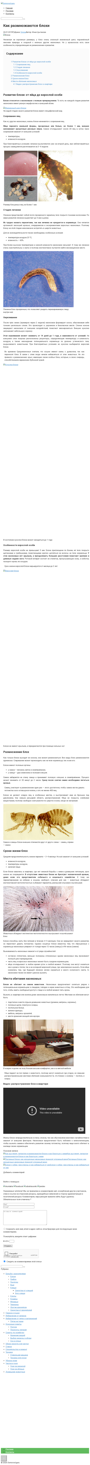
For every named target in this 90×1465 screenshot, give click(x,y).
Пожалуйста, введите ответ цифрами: (19, 1236)
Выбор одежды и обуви (20, 1338)
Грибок (13, 1279)
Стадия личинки (21, 67)
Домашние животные (15, 1372)
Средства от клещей (24, 1290)
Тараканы (14, 1304)
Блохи (23, 32)
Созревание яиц (21, 64)
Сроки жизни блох (19, 78)
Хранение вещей (17, 1335)
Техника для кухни (18, 1358)
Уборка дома (11, 1361)
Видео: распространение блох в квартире (32, 84)
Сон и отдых (15, 1341)
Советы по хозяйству (15, 1332)
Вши (12, 1285)
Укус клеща (20, 1293)
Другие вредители (18, 1307)
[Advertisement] (18, 1410)
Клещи (13, 1288)
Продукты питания (18, 1330)
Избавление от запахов (16, 1316)
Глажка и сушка (12, 1313)
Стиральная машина (19, 1355)
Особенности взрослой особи (27, 73)
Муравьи (14, 1302)
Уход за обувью (17, 1369)
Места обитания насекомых (24, 81)
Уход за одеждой (17, 1366)
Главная (9, 8)
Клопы (13, 1296)
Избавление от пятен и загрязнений (21, 1318)
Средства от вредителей (21, 1310)
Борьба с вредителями (16, 1274)
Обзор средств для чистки (17, 1344)
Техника (9, 1352)
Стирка (9, 1347)
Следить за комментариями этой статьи (24, 1261)
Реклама (9, 11)
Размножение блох (20, 76)
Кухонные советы (14, 1324)
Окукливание (20, 70)
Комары (14, 1299)
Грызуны (14, 1282)
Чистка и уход (12, 1363)
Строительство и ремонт (16, 1349)
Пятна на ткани (16, 1321)
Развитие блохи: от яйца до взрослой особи (31, 62)
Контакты (10, 14)
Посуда (13, 1327)
